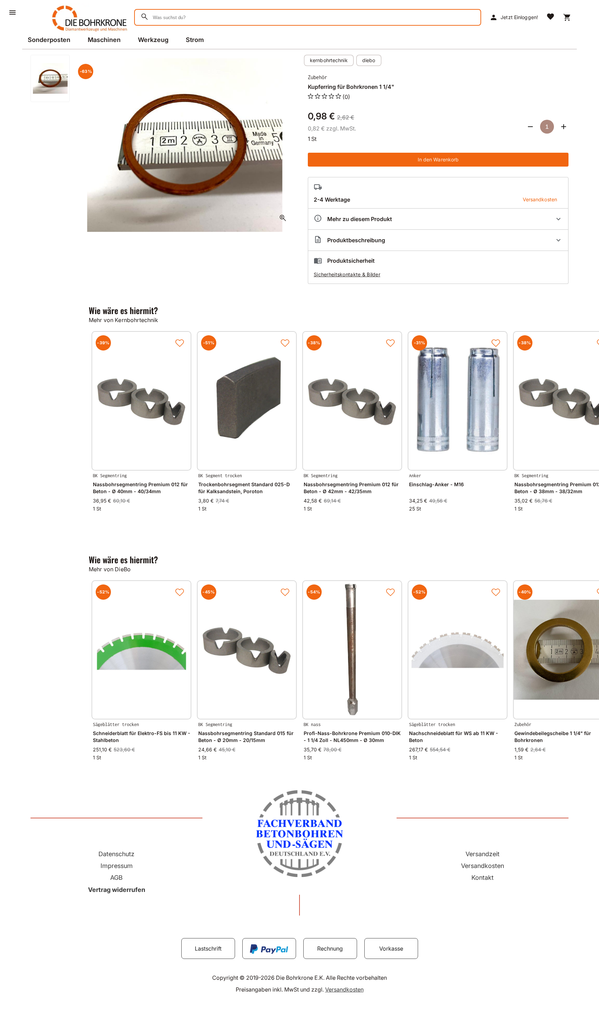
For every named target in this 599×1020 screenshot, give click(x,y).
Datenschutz (116, 854)
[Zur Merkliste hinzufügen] (179, 343)
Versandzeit (483, 854)
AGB (116, 877)
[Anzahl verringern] (530, 126)
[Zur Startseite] (88, 32)
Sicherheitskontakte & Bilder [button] (347, 274)
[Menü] (12, 12)
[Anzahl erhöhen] (563, 126)
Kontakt (482, 877)
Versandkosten (482, 865)
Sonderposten (49, 39)
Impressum (117, 865)
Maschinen (104, 39)
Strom (195, 39)
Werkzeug (153, 39)
